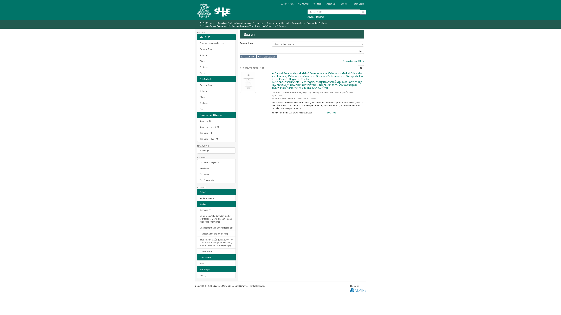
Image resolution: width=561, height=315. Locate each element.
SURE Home (208, 23)
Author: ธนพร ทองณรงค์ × (267, 57)
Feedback (317, 3)
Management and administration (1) (216, 227)
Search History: (247, 43)
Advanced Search (316, 16)
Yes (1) (203, 275)
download (331, 112)
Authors (203, 55)
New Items (204, 168)
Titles (202, 61)
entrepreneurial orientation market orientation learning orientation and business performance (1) (216, 218)
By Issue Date (206, 49)
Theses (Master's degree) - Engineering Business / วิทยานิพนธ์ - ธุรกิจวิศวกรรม (239, 25)
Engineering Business (317, 23)
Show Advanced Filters (353, 61)
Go (360, 51)
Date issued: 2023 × (248, 57)
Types (202, 73)
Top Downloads (207, 180)
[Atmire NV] (358, 289)
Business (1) (205, 209)
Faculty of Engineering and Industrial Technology (240, 23)
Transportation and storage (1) (214, 233)
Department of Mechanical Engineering (285, 23)
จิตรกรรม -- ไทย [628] (209, 126)
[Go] (363, 12)
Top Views (204, 174)
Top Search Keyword (209, 162)
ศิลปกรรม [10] (206, 132)
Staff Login (204, 150)
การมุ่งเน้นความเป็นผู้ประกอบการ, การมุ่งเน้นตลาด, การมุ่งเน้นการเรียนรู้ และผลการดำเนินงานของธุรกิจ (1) (216, 242)
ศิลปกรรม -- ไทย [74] (209, 138)
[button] (331, 3)
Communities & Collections (212, 43)
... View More (206, 251)
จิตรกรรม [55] (206, 120)
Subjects (203, 67)
